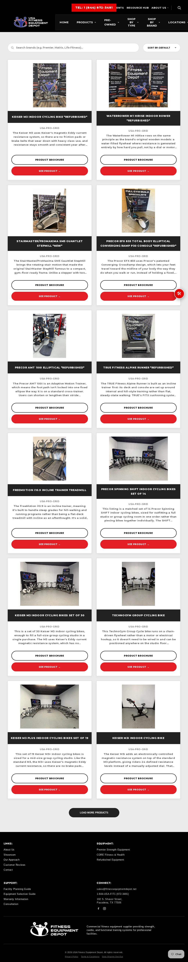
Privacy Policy (71, 957)
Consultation (11, 904)
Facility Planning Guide (17, 889)
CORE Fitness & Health (110, 854)
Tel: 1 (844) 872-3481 (94, 7)
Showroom (10, 854)
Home (64, 22)
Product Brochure (49, 159)
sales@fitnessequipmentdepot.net (117, 889)
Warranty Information (16, 899)
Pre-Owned (110, 22)
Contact (8, 869)
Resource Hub (138, 7)
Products (85, 22)
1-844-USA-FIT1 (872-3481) (113, 894)
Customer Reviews (15, 864)
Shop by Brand (152, 22)
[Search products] (179, 7)
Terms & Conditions (90, 957)
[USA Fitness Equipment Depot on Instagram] (104, 909)
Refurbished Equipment (110, 859)
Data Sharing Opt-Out (112, 957)
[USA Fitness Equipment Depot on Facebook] (98, 909)
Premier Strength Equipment (113, 849)
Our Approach (12, 859)
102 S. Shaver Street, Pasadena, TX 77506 (109, 901)
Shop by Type (131, 22)
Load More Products (94, 812)
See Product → (50, 171)
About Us (158, 7)
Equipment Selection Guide (20, 894)
